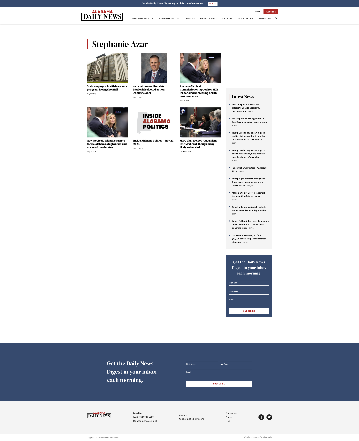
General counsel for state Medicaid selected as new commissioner (149, 89)
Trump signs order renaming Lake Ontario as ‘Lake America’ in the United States (248, 182)
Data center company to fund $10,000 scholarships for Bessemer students (249, 238)
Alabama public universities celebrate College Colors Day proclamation (246, 107)
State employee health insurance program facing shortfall (107, 87)
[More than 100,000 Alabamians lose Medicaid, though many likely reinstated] (200, 122)
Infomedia (267, 437)
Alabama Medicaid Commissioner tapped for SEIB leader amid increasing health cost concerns (199, 91)
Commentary (190, 18)
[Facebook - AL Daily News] (261, 417)
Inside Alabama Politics (143, 18)
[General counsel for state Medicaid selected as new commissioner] (153, 68)
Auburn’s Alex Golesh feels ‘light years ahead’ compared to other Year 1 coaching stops (250, 224)
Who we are (231, 413)
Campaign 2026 (264, 18)
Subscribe (271, 12)
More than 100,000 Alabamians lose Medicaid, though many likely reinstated (198, 144)
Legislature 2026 (245, 18)
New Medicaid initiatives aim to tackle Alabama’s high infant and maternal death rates (107, 144)
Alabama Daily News (102, 15)
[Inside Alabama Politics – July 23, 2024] (153, 122)
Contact (229, 417)
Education (227, 18)
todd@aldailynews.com (191, 418)
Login (257, 12)
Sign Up (212, 3)
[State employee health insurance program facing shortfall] (107, 68)
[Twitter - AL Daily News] (269, 417)
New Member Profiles (169, 18)
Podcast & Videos (208, 18)
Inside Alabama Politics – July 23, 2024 (153, 142)
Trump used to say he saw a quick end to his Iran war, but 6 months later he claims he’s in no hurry (248, 136)
